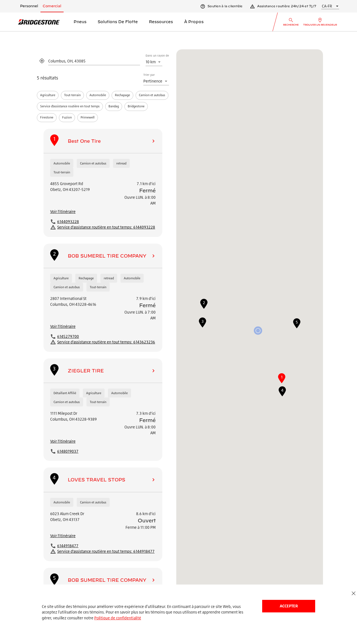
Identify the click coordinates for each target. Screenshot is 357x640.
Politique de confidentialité (117, 617)
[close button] (353, 593)
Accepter (289, 605)
